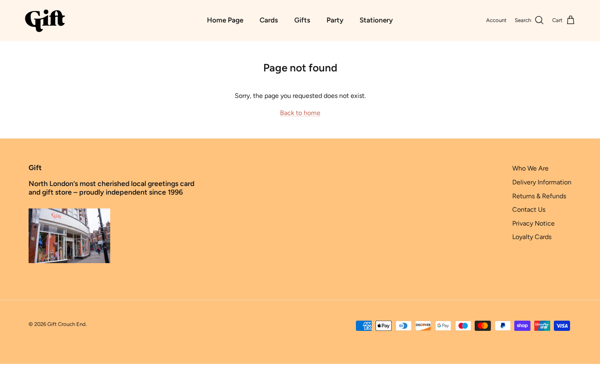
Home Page (225, 20)
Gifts (302, 20)
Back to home (300, 113)
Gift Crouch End (66, 324)
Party (335, 20)
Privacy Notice (533, 223)
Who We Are (530, 168)
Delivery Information (541, 182)
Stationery (376, 20)
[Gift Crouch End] (44, 20)
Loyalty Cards (531, 237)
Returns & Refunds (539, 196)
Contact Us (528, 209)
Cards (269, 20)
